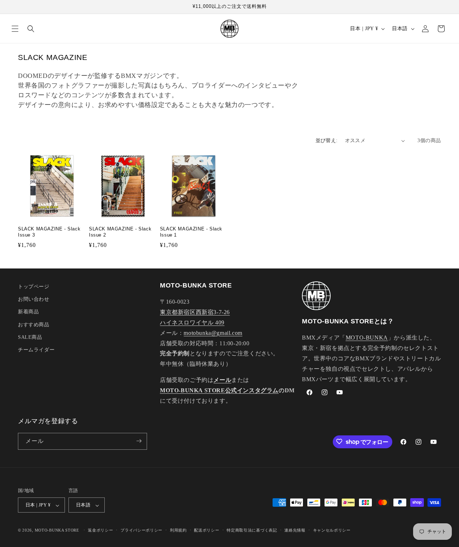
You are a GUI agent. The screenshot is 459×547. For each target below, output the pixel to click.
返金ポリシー (100, 530)
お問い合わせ (33, 299)
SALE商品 (30, 337)
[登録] (139, 441)
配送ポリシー (206, 530)
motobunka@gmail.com (213, 333)
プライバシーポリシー (141, 530)
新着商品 (28, 312)
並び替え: (327, 140)
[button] (15, 29)
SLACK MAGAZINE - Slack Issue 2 (120, 232)
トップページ (33, 286)
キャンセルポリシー (332, 530)
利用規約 (178, 530)
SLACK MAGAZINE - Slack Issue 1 (191, 232)
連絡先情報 (295, 530)
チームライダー (36, 349)
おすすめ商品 (33, 324)
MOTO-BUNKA (367, 338)
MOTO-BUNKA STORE (57, 530)
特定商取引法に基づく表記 (252, 530)
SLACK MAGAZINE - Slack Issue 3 (49, 232)
